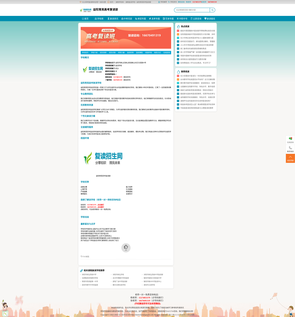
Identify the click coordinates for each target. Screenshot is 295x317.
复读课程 (139, 52)
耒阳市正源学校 (149, 285)
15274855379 (144, 298)
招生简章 (103, 52)
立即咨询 (197, 19)
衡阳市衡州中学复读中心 (152, 281)
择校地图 (190, 315)
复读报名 (211, 19)
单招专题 (142, 19)
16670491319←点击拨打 (95, 207)
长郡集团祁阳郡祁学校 (90, 278)
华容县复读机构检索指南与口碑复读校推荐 (196, 108)
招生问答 (112, 52)
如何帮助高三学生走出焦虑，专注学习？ (195, 63)
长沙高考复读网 (124, 315)
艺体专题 (169, 19)
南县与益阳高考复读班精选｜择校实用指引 (196, 90)
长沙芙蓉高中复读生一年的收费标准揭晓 (195, 76)
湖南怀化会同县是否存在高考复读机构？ (195, 101)
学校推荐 (163, 2)
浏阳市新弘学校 (118, 274)
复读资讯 (114, 19)
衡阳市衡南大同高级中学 (152, 278)
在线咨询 (166, 52)
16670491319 (144, 300)
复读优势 (130, 52)
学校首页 (85, 52)
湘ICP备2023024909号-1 (177, 315)
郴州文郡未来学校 (119, 285)
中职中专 (183, 19)
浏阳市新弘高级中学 (89, 274)
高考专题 (156, 19)
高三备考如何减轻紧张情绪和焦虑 (193, 49)
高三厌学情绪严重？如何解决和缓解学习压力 (197, 52)
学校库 (100, 19)
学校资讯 (173, 2)
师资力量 (121, 52)
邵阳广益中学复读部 (120, 281)
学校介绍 (94, 52)
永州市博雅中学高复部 (121, 278)
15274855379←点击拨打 (95, 205)
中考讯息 (128, 19)
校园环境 (148, 52)
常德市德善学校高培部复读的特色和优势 (195, 56)
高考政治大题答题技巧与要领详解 (193, 59)
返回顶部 (290, 160)
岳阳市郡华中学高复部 (90, 285)
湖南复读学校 (130, 2)
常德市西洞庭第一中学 (90, 281)
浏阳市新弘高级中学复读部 (153, 274)
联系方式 (157, 52)
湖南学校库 (120, 2)
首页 (111, 2)
